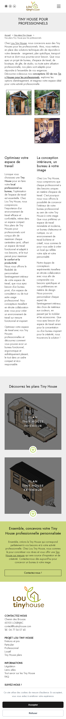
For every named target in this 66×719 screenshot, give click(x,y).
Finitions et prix (12, 641)
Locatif (8, 651)
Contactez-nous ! (33, 573)
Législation (10, 666)
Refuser (33, 713)
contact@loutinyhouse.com (18, 626)
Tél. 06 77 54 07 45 (15, 630)
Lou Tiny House (19, 43)
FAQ (7, 676)
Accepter (33, 704)
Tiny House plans (13, 655)
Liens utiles (10, 670)
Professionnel (12, 648)
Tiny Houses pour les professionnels (33, 75)
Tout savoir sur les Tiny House (20, 673)
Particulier (9, 644)
